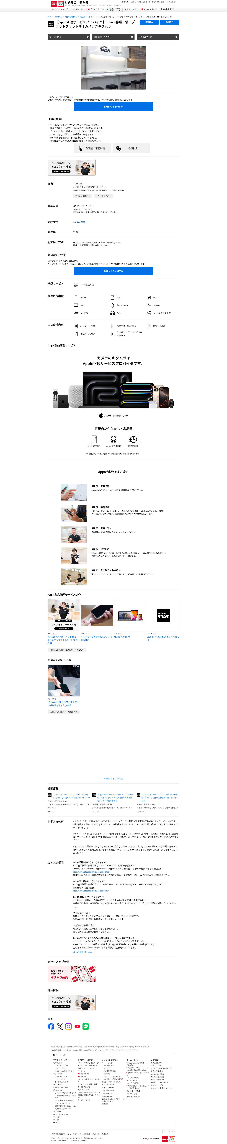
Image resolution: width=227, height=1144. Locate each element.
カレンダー (57, 1111)
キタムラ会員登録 (158, 1074)
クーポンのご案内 (84, 1087)
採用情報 (133, 2)
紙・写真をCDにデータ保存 (64, 1101)
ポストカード (57, 1085)
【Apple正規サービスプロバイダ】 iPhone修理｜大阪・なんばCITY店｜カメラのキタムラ (71, 796)
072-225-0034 (79, 222)
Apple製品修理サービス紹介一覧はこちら (67, 650)
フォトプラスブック (61, 1076)
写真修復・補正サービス (63, 1109)
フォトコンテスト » (134, 1091)
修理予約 (169, 22)
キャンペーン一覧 (108, 1090)
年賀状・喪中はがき (61, 1087)
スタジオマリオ (84, 1074)
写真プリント (57, 1063)
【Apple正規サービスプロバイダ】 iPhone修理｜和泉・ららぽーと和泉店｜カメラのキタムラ (159, 798)
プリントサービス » (61, 1060)
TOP (49, 17)
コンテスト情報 (132, 1094)
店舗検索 (58, 17)
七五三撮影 (82, 1076)
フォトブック (57, 1074)
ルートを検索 (103, 196)
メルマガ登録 (170, 2)
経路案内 (149, 22)
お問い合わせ (142, 2)
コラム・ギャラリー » (135, 1060)
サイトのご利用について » (161, 1088)
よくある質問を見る (82, 952)
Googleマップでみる (113, 779)
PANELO (56, 1122)
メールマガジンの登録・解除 (87, 1084)
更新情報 (105, 1104)
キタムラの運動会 (132, 1078)
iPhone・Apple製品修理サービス (88, 1063)
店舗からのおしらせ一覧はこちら (64, 712)
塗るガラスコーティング (86, 1068)
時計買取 (107, 1074)
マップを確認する (82, 196)
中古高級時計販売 (109, 1071)
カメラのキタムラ (157, 1063)
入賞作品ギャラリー (133, 1097)
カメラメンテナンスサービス (87, 1065)
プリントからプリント (62, 1103)
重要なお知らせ (107, 1096)
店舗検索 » (155, 1060)
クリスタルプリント (61, 1065)
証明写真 (56, 1120)
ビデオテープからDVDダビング (65, 1093)
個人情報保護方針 (58, 1134)
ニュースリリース (74, 1134)
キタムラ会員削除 (158, 1080)
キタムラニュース (108, 1085)
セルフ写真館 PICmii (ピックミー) (89, 1092)
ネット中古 (107, 1068)
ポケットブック (60, 1079)
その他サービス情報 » (86, 1060)
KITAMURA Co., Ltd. (64, 1140)
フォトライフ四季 (132, 1083)
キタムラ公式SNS (84, 1090)
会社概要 (125, 2)
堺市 (90, 17)
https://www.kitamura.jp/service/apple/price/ (91, 872)
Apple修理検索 (71, 17)
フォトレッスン (132, 1080)
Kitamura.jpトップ (60, 1055)
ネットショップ (107, 1063)
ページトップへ (170, 1131)
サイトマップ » (157, 1085)
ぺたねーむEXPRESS (60, 1114)
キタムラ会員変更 (158, 1077)
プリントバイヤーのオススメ (111, 1082)
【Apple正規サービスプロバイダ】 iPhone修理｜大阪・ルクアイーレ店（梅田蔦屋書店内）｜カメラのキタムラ (115, 798)
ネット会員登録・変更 (156, 2)
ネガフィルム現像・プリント (64, 1071)
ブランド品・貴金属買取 (112, 1076)
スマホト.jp (81, 1071)
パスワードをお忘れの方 (160, 1082)
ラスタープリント (61, 1068)
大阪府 (83, 17)
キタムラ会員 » (157, 1071)
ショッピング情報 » (109, 1060)
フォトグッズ (57, 1117)
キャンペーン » (108, 1088)
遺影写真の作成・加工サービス (65, 1106)
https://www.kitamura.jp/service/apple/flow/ (91, 891)
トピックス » (107, 1093)
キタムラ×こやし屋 (84, 1100)
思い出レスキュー (59, 1090)
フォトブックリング (61, 1082)
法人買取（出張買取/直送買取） (114, 1079)
